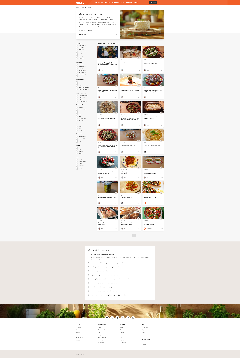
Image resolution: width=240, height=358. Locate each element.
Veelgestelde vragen (84, 34)
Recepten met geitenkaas (85, 30)
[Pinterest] (107, 318)
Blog (153, 354)
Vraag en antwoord (160, 354)
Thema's (82, 7)
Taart (77, 335)
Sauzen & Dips (79, 337)
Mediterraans (123, 342)
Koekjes (78, 332)
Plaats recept (153, 2)
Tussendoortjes (102, 330)
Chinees (122, 332)
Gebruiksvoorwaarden (146, 354)
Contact (144, 344)
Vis (143, 335)
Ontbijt (100, 327)
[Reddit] (128, 318)
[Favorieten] (115, 58)
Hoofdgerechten (102, 337)
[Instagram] (112, 318)
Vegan (143, 330)
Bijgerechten (101, 340)
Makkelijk (78, 327)
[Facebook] (117, 318)
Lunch (99, 332)
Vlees (143, 332)
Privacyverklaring (129, 354)
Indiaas (122, 327)
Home (77, 7)
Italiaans (122, 340)
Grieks (121, 330)
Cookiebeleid (136, 354)
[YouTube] (133, 318)
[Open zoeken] (159, 2)
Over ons (144, 342)
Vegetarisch (145, 327)
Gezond (78, 330)
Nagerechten (101, 342)
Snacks (78, 340)
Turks (121, 337)
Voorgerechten (101, 335)
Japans (121, 335)
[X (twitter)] (123, 318)
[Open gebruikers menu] (163, 2)
